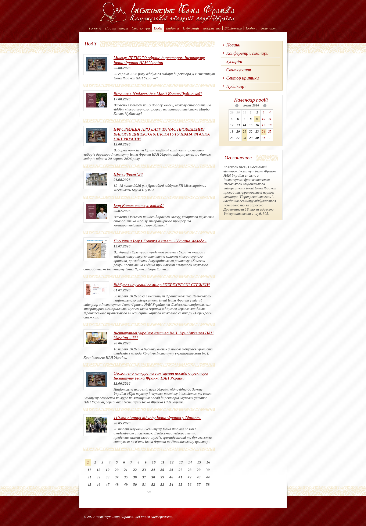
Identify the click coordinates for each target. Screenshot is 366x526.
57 (199, 485)
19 (108, 470)
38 (153, 477)
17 (89, 470)
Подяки (251, 28)
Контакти (269, 28)
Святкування (238, 69)
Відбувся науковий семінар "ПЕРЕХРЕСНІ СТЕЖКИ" (162, 284)
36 (135, 477)
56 (189, 485)
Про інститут (116, 28)
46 (98, 485)
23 (144, 470)
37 (144, 477)
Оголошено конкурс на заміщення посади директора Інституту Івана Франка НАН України (161, 375)
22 (135, 470)
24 (153, 470)
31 (89, 477)
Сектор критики (242, 78)
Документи (212, 28)
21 (126, 470)
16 (208, 462)
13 (181, 462)
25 (162, 470)
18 (98, 470)
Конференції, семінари (247, 53)
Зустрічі (234, 61)
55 (180, 485)
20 (117, 470)
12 (172, 462)
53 (162, 485)
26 (171, 470)
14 (190, 462)
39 (162, 477)
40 (171, 477)
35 (126, 477)
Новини (233, 44)
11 (163, 462)
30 (208, 470)
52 (153, 485)
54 (171, 485)
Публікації (191, 28)
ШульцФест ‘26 (128, 174)
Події (158, 28)
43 (199, 477)
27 (180, 470)
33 (108, 477)
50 (135, 485)
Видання (172, 28)
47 (108, 485)
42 (189, 477)
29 (199, 470)
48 (117, 485)
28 (189, 470)
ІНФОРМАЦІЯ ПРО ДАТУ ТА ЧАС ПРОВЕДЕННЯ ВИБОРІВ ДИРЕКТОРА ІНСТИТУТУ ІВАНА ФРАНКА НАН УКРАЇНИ (162, 134)
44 (208, 477)
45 (89, 485)
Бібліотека (233, 28)
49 (126, 485)
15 (199, 462)
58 (208, 485)
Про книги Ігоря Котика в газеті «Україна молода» (160, 241)
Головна (95, 28)
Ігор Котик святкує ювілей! (139, 205)
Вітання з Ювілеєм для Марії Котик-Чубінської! (158, 93)
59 (149, 492)
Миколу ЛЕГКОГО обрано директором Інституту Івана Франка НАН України (159, 60)
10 (154, 462)
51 (144, 485)
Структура (141, 28)
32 (98, 477)
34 (117, 477)
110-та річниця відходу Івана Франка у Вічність (157, 417)
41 (180, 477)
